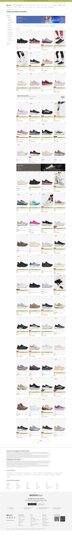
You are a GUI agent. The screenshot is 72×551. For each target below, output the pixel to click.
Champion (47, 488)
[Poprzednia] (2, 1)
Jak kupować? (47, 516)
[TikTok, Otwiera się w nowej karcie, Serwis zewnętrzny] (15, 518)
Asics (56, 482)
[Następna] (70, 1)
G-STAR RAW (28, 488)
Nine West (57, 484)
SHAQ (56, 488)
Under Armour (18, 485)
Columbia (27, 482)
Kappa (27, 484)
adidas (8, 485)
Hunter (37, 482)
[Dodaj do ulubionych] (27, 31)
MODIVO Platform (36, 518)
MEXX (47, 485)
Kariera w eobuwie (36, 521)
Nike (36, 484)
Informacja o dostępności (48, 522)
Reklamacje (23, 522)
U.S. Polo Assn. (9, 488)
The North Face (9, 484)
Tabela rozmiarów (48, 518)
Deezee (37, 485)
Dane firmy (35, 516)
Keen (17, 482)
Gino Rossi (8, 482)
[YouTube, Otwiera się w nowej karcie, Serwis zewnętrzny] (10, 518)
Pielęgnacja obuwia (48, 519)
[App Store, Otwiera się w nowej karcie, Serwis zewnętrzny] (62, 519)
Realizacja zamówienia (24, 519)
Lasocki (47, 482)
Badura (17, 484)
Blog (53, 2)
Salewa (57, 485)
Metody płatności (24, 521)
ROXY (47, 484)
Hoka (37, 488)
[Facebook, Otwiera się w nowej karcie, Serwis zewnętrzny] (12, 518)
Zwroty (23, 518)
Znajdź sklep (61, 2)
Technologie (47, 521)
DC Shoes (27, 485)
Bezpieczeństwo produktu (48, 525)
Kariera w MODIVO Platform (36, 519)
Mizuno (17, 488)
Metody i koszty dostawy (24, 516)
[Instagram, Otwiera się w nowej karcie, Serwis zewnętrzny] (7, 518)
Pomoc (64, 2)
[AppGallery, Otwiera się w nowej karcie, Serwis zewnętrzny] (62, 520)
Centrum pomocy (24, 525)
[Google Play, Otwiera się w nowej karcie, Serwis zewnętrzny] (62, 517)
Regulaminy (35, 525)
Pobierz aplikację (56, 2)
